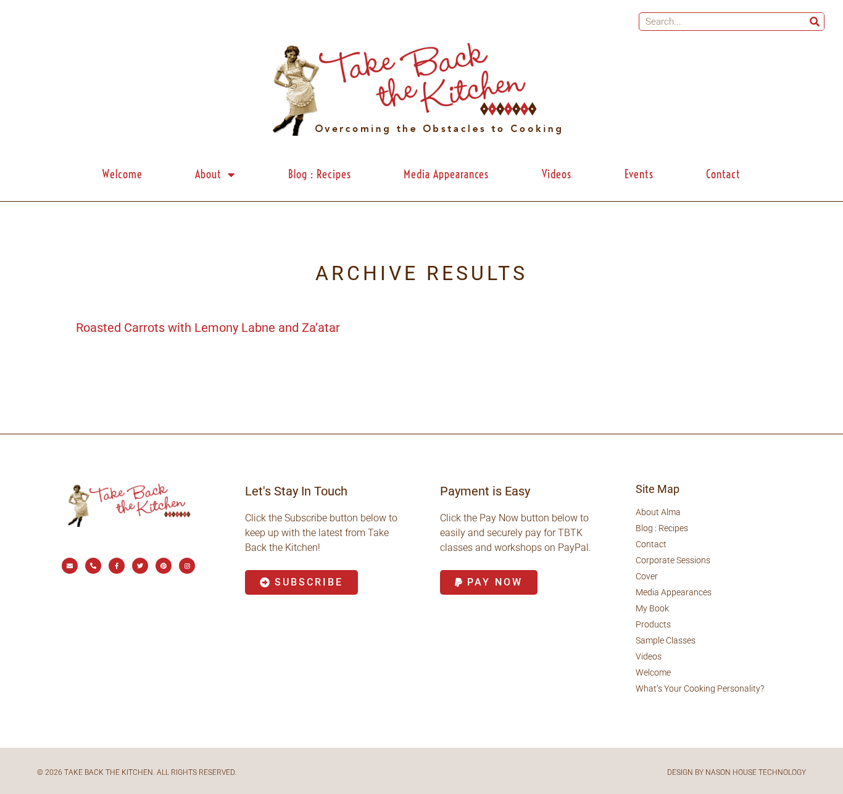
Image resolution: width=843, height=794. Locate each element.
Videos (556, 174)
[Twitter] (140, 566)
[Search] (814, 21)
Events (639, 174)
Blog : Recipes (319, 174)
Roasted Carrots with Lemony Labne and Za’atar (208, 327)
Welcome (122, 174)
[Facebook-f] (117, 566)
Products (653, 624)
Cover (647, 576)
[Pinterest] (164, 566)
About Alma (658, 512)
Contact (723, 174)
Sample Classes (666, 640)
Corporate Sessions (673, 560)
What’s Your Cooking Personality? (700, 688)
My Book (652, 608)
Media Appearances (446, 174)
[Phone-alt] (93, 566)
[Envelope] (70, 566)
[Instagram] (187, 566)
